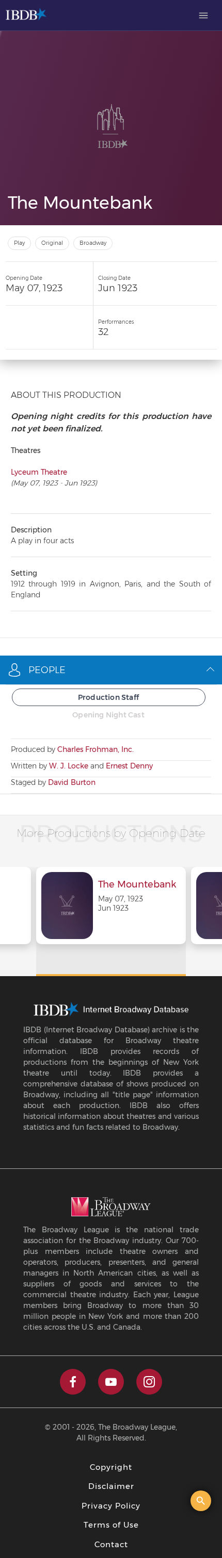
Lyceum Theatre (39, 472)
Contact (111, 1544)
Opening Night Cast (108, 714)
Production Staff (108, 697)
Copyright (111, 1467)
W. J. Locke (68, 765)
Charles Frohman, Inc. (95, 749)
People (47, 670)
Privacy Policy (111, 1506)
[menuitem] (203, 15)
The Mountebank (137, 885)
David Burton (72, 782)
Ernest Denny (129, 765)
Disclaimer (111, 1486)
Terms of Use (111, 1525)
